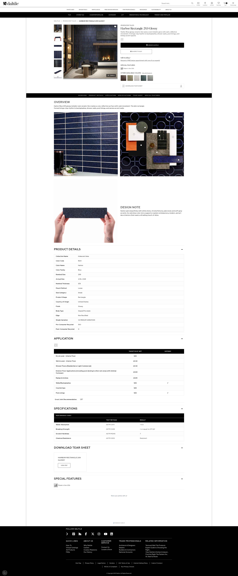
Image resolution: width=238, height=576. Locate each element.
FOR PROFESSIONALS (129, 9)
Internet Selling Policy (141, 563)
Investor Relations (90, 550)
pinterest (74, 534)
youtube (106, 534)
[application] (85, 211)
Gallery (112, 75)
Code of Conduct (156, 563)
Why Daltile (88, 545)
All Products (70, 550)
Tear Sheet (138, 95)
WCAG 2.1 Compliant (110, 566)
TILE (69, 15)
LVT (122, 15)
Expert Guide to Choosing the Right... (156, 549)
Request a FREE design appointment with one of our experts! (140, 60)
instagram (99, 534)
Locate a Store (106, 549)
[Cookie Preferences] (4, 572)
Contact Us (105, 547)
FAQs (68, 552)
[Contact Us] (198, 3)
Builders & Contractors (127, 550)
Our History (88, 552)
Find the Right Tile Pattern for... (156, 554)
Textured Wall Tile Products (155, 545)
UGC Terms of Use (124, 563)
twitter (93, 534)
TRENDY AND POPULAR (162, 15)
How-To (69, 545)
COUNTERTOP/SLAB (96, 15)
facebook (87, 534)
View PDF (64, 465)
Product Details (96, 95)
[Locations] (205, 3)
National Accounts (125, 552)
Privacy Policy (89, 563)
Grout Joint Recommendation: (66, 399)
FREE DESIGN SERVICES (111, 9)
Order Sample (153, 45)
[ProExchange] (233, 3)
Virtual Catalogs (72, 548)
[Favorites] (219, 3)
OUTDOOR (112, 15)
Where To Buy (136, 51)
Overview (82, 95)
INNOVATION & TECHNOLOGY (139, 15)
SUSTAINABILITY (156, 9)
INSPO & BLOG (96, 9)
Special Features (152, 95)
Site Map (78, 563)
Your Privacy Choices (127, 566)
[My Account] (212, 3)
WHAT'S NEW (70, 9)
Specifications (124, 95)
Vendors (112, 563)
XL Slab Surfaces (151, 557)
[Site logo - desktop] (5, 3)
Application (110, 95)
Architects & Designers (127, 545)
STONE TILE (80, 15)
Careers (86, 548)
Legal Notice (102, 563)
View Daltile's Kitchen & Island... (156, 552)
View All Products (147, 73)
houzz (80, 534)
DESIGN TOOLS (83, 9)
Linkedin (112, 534)
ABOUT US (168, 9)
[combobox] (175, 3)
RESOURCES (143, 9)
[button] (192, 3)
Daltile (57, 21)
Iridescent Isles (69, 21)
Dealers (121, 548)
